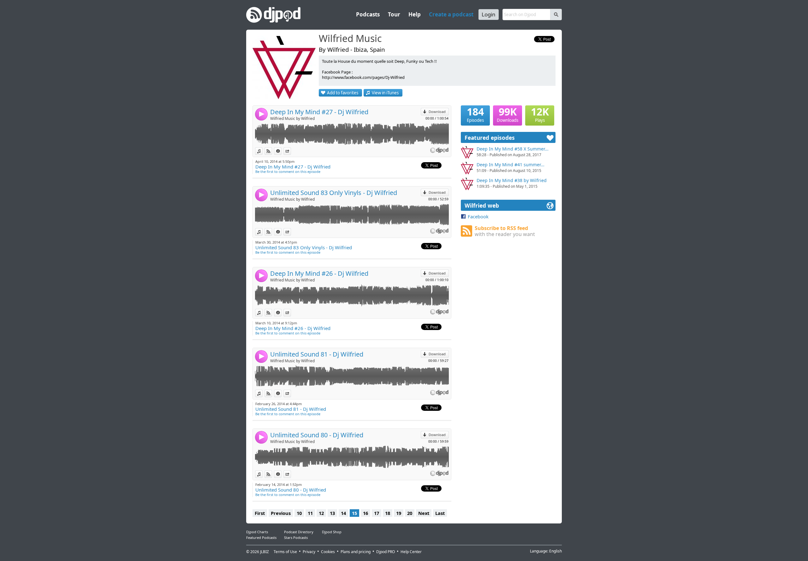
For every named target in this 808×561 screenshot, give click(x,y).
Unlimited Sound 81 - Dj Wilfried (316, 354)
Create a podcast (451, 14)
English (555, 551)
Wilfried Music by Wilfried (292, 118)
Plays (540, 114)
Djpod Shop (332, 531)
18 (387, 513)
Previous (281, 513)
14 (343, 513)
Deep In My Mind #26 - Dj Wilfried (319, 273)
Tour (394, 14)
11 (310, 513)
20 (409, 513)
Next (423, 513)
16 (365, 513)
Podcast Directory (298, 531)
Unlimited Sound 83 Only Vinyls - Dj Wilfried (333, 193)
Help (414, 14)
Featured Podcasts (261, 537)
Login (489, 14)
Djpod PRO (385, 551)
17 (376, 513)
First (260, 513)
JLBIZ (264, 551)
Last (440, 513)
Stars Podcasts (296, 537)
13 (332, 513)
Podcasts (368, 14)
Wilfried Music (350, 39)
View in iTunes (385, 93)
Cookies (328, 551)
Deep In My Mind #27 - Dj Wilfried (319, 112)
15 (354, 513)
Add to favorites (342, 93)
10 (299, 513)
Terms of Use (285, 551)
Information (281, 151)
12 (321, 513)
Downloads (507, 114)
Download (437, 111)
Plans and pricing (356, 551)
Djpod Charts (257, 531)
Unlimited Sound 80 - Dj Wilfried (316, 435)
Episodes (475, 114)
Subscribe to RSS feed (505, 231)
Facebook (478, 216)
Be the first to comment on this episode (287, 171)
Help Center (411, 551)
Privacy (309, 551)
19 (398, 513)
